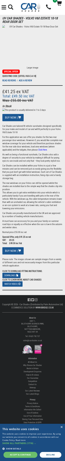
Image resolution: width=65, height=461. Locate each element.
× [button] (61, 427)
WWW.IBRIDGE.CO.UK (44, 307)
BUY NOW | (11, 117)
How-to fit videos (32, 375)
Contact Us (32, 384)
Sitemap (33, 388)
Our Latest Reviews (32, 391)
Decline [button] (50, 454)
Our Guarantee (32, 378)
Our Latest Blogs (32, 394)
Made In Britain (32, 368)
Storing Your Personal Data (32, 419)
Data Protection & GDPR (32, 422)
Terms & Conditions (32, 406)
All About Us (32, 362)
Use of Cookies (32, 413)
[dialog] (32, 442)
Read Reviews (9, 80)
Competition (32, 381)
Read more (21, 440)
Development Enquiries (32, 372)
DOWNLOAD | (10, 275)
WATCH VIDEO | (11, 284)
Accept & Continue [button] (20, 454)
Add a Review (25, 80)
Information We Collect (32, 410)
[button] (32, 443)
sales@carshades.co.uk (32, 340)
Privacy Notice (32, 403)
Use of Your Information (33, 416)
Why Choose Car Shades (32, 365)
